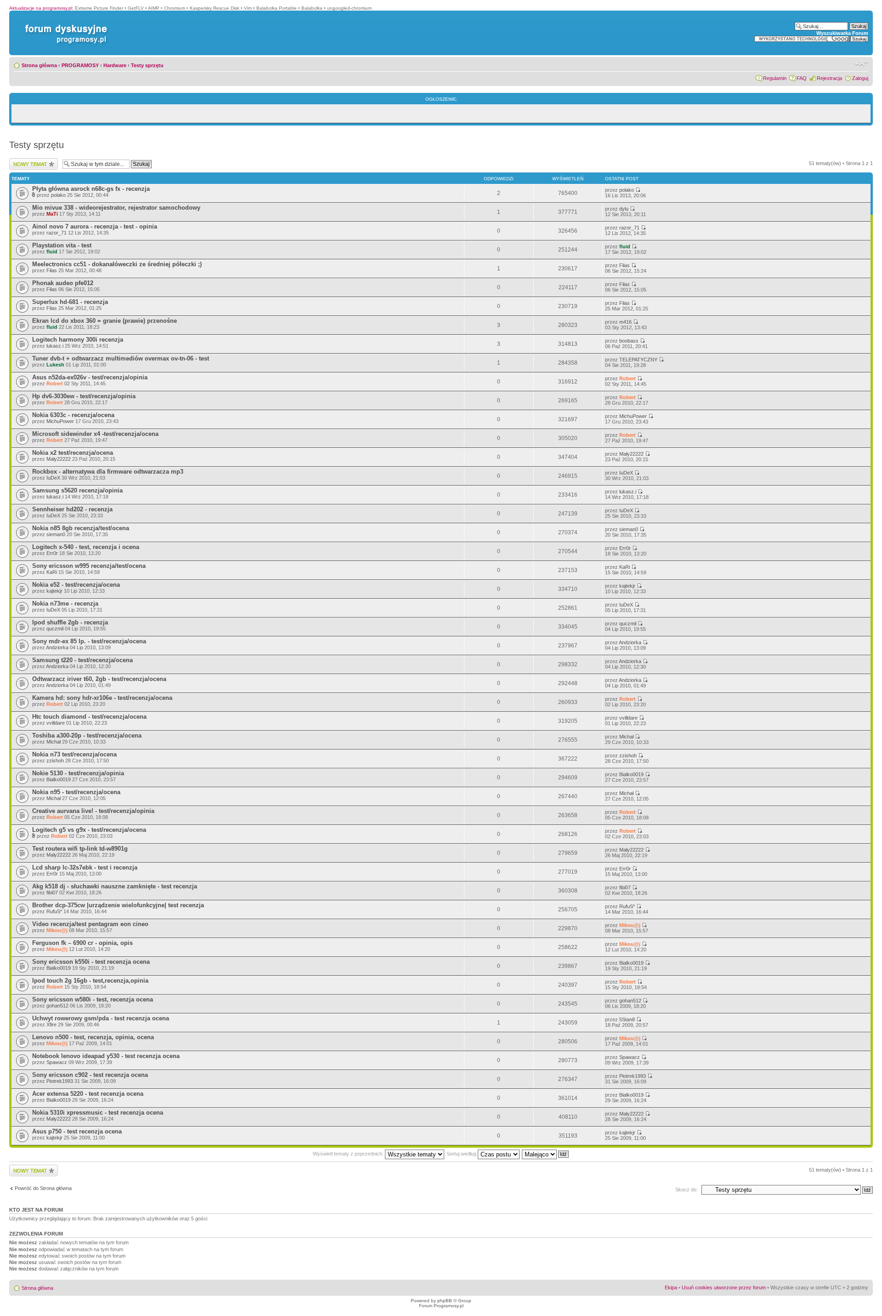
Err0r (52, 553)
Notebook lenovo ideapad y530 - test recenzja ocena (106, 1056)
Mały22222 (58, 459)
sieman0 (55, 534)
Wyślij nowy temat (29, 161)
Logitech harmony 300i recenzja (77, 339)
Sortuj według (462, 1153)
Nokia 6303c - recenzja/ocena (73, 415)
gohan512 (57, 1005)
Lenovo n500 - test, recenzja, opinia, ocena (93, 1037)
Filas (51, 270)
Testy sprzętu (147, 65)
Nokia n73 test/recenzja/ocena (74, 754)
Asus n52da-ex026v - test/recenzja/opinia (89, 377)
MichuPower (60, 421)
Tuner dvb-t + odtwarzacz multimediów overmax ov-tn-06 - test (120, 358)
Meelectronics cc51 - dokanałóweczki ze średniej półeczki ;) (117, 264)
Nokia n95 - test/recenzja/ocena (76, 792)
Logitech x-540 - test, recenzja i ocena (85, 547)
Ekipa (671, 1287)
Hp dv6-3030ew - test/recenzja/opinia (84, 396)
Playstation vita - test (61, 245)
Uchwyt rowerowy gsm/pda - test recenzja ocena (100, 1018)
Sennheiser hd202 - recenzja (72, 509)
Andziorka (57, 647)
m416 (625, 322)
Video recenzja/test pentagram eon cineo (90, 924)
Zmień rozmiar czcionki (861, 63)
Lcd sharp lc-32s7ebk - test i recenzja (84, 867)
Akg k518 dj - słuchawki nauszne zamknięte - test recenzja (114, 886)
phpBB (444, 1300)
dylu (623, 209)
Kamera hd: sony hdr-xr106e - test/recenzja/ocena (102, 697)
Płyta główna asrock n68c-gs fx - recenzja (91, 188)
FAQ (802, 78)
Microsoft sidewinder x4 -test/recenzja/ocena (95, 433)
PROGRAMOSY (80, 65)
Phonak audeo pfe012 (62, 283)
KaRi (51, 572)
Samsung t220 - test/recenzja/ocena (82, 660)
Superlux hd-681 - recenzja (70, 301)
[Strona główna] (64, 24)
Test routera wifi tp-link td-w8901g (80, 848)
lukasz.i (54, 346)
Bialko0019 (58, 779)
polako (58, 195)
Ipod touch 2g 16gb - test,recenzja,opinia (90, 980)
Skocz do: (686, 1189)
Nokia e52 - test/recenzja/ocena (76, 584)
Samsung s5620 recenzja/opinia (77, 490)
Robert (54, 383)
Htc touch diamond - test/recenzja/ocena (89, 716)
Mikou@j (57, 930)
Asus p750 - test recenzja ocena (77, 1131)
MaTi (52, 214)
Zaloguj (860, 78)
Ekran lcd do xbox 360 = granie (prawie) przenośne (104, 320)
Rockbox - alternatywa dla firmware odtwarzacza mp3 (107, 471)
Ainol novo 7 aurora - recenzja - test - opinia (94, 226)
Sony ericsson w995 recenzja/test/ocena (89, 565)
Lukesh (55, 364)
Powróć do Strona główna (43, 1188)
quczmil (54, 628)
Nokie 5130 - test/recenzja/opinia (78, 773)
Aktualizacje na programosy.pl (40, 8)
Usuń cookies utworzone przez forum (724, 1287)
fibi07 (52, 892)
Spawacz (56, 1062)
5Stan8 (627, 1019)
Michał (53, 741)
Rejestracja (829, 78)
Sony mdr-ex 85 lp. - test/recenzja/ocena (89, 641)
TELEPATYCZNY (638, 359)
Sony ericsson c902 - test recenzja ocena (90, 1074)
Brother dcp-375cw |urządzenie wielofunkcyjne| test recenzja (118, 905)
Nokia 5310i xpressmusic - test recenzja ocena (97, 1112)
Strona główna (39, 65)
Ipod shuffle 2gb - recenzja (70, 622)
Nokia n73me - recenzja (65, 603)
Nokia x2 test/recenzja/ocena (72, 452)
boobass (629, 340)
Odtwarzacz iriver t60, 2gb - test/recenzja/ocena (99, 678)
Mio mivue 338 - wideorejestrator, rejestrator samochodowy (116, 207)
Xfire (51, 1024)
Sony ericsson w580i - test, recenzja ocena (92, 999)
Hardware (114, 65)
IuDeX (53, 478)
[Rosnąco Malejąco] (546, 1153)
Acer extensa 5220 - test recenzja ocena (87, 1093)
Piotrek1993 (59, 1081)
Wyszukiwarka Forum (842, 33)
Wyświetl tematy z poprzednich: (349, 1153)
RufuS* (54, 911)
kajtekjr (54, 591)
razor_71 (56, 232)
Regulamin (774, 78)
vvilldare (55, 723)
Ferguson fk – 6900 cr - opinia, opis (82, 942)
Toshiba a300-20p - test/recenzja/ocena (86, 735)
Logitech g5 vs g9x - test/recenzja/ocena (89, 829)
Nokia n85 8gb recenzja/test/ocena (80, 528)
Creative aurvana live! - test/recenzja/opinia (93, 810)
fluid (51, 251)
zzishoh (55, 760)
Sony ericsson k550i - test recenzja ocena (91, 961)
